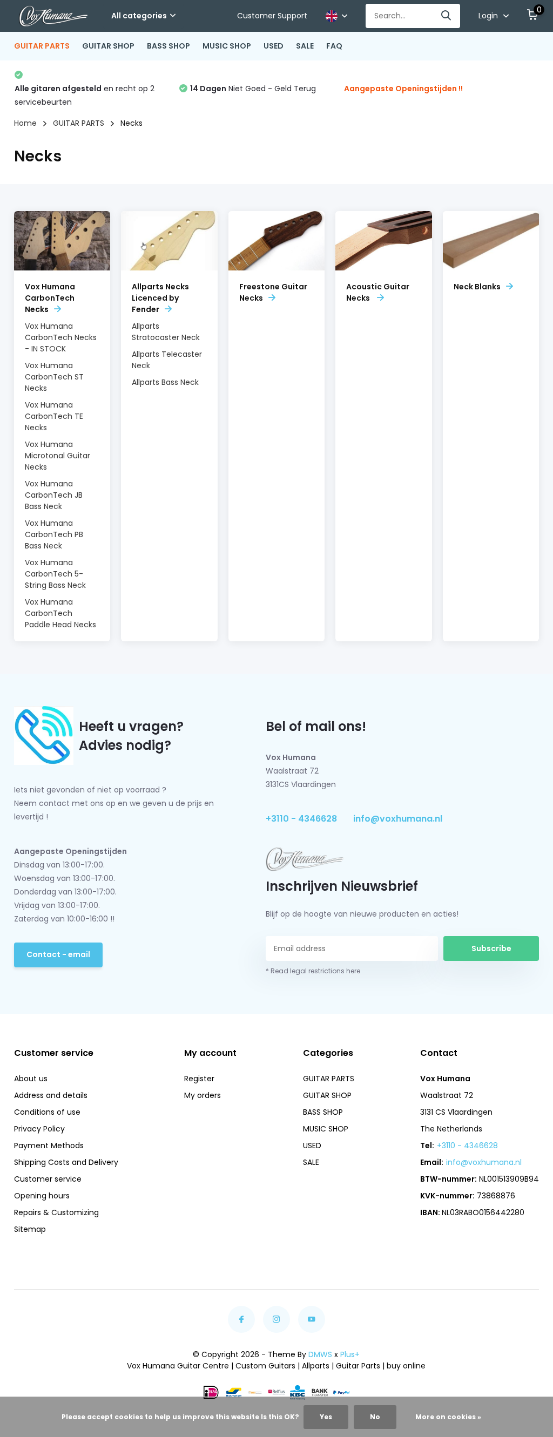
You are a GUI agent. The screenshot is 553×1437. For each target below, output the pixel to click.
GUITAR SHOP (108, 45)
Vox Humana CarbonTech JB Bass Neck (54, 495)
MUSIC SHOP (227, 45)
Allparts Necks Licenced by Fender (160, 298)
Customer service (48, 1179)
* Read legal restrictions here (313, 970)
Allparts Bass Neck (165, 382)
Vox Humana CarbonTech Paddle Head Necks (60, 613)
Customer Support (272, 15)
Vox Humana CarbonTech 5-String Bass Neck (55, 574)
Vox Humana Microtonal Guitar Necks (57, 455)
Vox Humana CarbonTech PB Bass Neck (54, 534)
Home (25, 123)
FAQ (334, 45)
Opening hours (42, 1195)
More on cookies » (448, 1416)
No (375, 1416)
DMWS (320, 1354)
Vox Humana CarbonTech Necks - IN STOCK (61, 337)
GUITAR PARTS (42, 45)
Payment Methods (49, 1145)
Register (199, 1078)
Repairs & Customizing (56, 1212)
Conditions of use (47, 1112)
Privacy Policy (39, 1128)
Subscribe (491, 948)
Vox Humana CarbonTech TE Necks (54, 416)
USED (274, 45)
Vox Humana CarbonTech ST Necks (54, 377)
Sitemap (30, 1229)
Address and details (50, 1095)
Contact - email (58, 954)
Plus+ (350, 1354)
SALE (305, 45)
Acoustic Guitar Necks (377, 292)
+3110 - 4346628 (301, 818)
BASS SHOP (168, 45)
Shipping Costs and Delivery (66, 1162)
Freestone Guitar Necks (273, 292)
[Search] (446, 16)
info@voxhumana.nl (397, 818)
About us (31, 1078)
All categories (139, 15)
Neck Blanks (477, 286)
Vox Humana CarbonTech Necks (50, 298)
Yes (326, 1416)
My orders (202, 1095)
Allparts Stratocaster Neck (166, 332)
